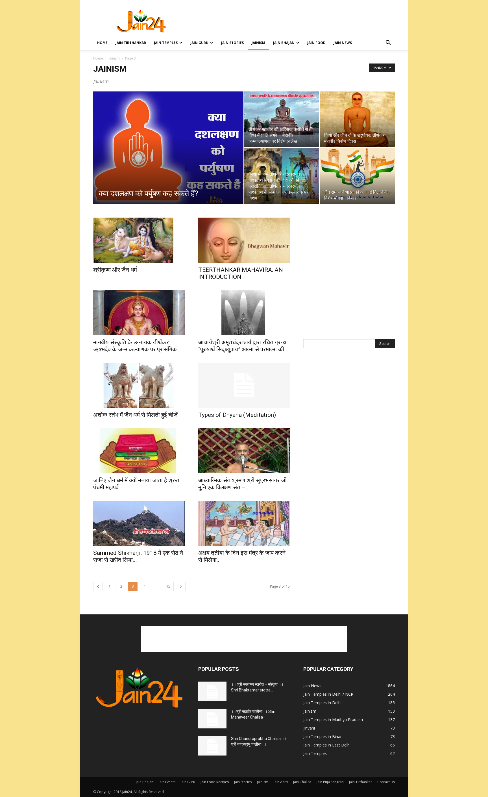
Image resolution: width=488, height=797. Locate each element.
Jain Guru (199, 42)
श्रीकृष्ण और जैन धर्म (115, 269)
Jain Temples (166, 42)
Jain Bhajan (284, 42)
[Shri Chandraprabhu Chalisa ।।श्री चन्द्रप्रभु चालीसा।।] (212, 746)
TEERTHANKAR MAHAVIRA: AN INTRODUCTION (240, 273)
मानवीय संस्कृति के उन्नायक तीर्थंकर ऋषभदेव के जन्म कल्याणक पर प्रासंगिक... (137, 346)
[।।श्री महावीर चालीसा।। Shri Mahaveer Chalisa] (212, 718)
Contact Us (386, 782)
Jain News (343, 42)
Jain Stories (232, 42)
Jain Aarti (281, 782)
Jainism (258, 42)
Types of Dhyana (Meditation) (237, 414)
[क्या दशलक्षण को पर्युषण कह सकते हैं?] (168, 152)
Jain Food (316, 42)
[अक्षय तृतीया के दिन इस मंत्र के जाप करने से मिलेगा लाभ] (244, 523)
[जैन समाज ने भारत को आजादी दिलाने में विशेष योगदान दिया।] (357, 176)
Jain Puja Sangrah (330, 782)
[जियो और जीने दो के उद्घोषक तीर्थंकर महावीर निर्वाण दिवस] (357, 119)
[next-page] (181, 586)
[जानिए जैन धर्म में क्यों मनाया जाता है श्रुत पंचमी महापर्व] (139, 450)
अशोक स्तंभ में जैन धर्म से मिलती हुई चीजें (135, 414)
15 (168, 586)
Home (102, 42)
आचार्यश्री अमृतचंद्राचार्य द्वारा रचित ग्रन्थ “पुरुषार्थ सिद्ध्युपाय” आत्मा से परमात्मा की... (243, 346)
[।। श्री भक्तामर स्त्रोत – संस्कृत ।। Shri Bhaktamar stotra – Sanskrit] (212, 691)
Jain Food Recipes (215, 782)
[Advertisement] (292, 21)
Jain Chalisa (302, 782)
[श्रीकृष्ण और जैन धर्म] (139, 240)
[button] (388, 43)
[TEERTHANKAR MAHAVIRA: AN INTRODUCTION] (244, 240)
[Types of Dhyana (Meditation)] (244, 385)
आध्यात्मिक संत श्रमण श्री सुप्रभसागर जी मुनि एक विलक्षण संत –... (242, 484)
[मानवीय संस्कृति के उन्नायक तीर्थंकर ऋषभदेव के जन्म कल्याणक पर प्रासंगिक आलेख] (139, 312)
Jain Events (167, 782)
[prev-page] (98, 586)
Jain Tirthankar (131, 42)
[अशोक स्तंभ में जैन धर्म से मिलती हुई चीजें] (139, 385)
